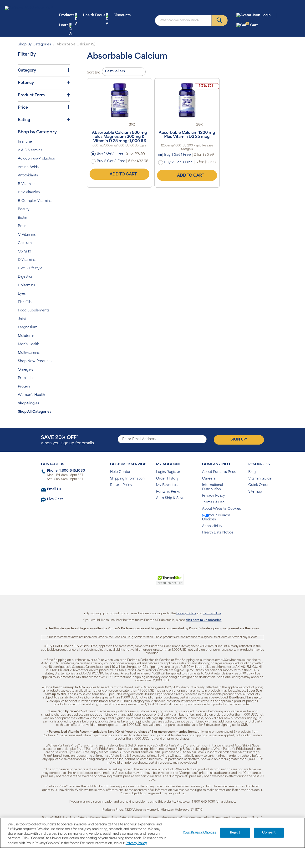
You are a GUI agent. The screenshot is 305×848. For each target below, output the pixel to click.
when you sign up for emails (67, 440)
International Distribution (212, 487)
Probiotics (26, 378)
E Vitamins (26, 285)
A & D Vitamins (30, 150)
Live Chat (55, 499)
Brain (22, 226)
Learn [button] (64, 25)
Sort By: (93, 72)
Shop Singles (28, 403)
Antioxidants (28, 175)
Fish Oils (24, 302)
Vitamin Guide (260, 478)
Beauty (24, 209)
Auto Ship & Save (170, 498)
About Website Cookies (221, 509)
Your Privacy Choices (216, 518)
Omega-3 (26, 370)
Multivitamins (29, 353)
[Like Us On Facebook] (141, 548)
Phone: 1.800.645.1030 (66, 471)
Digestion (25, 277)
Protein (24, 386)
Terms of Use (212, 613)
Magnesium (27, 327)
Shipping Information (127, 478)
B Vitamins (26, 184)
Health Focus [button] (94, 15)
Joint (22, 319)
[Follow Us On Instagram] (151, 548)
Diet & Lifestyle (30, 268)
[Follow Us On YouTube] (162, 548)
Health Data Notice (218, 532)
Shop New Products (34, 361)
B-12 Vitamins (29, 192)
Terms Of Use (213, 502)
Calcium (25, 243)
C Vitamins (27, 235)
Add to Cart (123, 174)
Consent (269, 832)
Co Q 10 (24, 251)
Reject (235, 832)
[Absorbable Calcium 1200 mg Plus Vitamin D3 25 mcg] (187, 100)
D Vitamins (27, 260)
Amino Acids (28, 167)
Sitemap (255, 492)
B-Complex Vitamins (34, 201)
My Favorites (167, 485)
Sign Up (238, 439)
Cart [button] (252, 25)
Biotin (22, 218)
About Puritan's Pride (219, 472)
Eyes (22, 294)
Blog (252, 472)
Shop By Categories (34, 44)
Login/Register (168, 472)
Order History (167, 478)
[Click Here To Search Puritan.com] (220, 20)
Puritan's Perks (168, 492)
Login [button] (266, 15)
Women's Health (31, 395)
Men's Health (28, 344)
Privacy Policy (213, 496)
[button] (133, 582)
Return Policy (121, 485)
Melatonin (26, 336)
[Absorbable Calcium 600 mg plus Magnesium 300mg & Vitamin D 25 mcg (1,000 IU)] (119, 100)
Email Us (54, 489)
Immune (25, 142)
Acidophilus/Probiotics (36, 158)
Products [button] (66, 15)
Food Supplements (33, 310)
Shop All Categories (34, 412)
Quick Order (258, 485)
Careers (209, 478)
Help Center (120, 472)
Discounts (122, 15)
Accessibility (212, 526)
